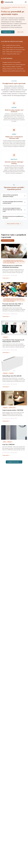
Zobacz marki (20, 31)
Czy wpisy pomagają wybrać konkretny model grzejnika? (13, 202)
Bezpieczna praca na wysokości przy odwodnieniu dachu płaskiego (12, 266)
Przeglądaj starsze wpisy (13, 462)
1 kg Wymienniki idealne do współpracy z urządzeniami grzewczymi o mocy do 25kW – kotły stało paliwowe (14, 261)
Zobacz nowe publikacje (7, 240)
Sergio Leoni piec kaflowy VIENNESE (12, 410)
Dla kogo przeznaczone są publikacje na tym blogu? (13, 217)
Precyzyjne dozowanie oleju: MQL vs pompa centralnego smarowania (12, 305)
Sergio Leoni (12, 407)
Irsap (4, 441)
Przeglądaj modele (7, 31)
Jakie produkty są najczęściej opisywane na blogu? (10, 195)
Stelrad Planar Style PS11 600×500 (11, 376)
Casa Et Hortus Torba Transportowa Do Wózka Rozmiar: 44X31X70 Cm (13, 341)
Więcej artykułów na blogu (13, 223)
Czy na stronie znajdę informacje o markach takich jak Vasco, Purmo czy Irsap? (12, 210)
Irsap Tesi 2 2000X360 (8, 444)
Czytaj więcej (5, 278)
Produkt (5, 337)
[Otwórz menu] (25, 2)
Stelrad (11, 373)
